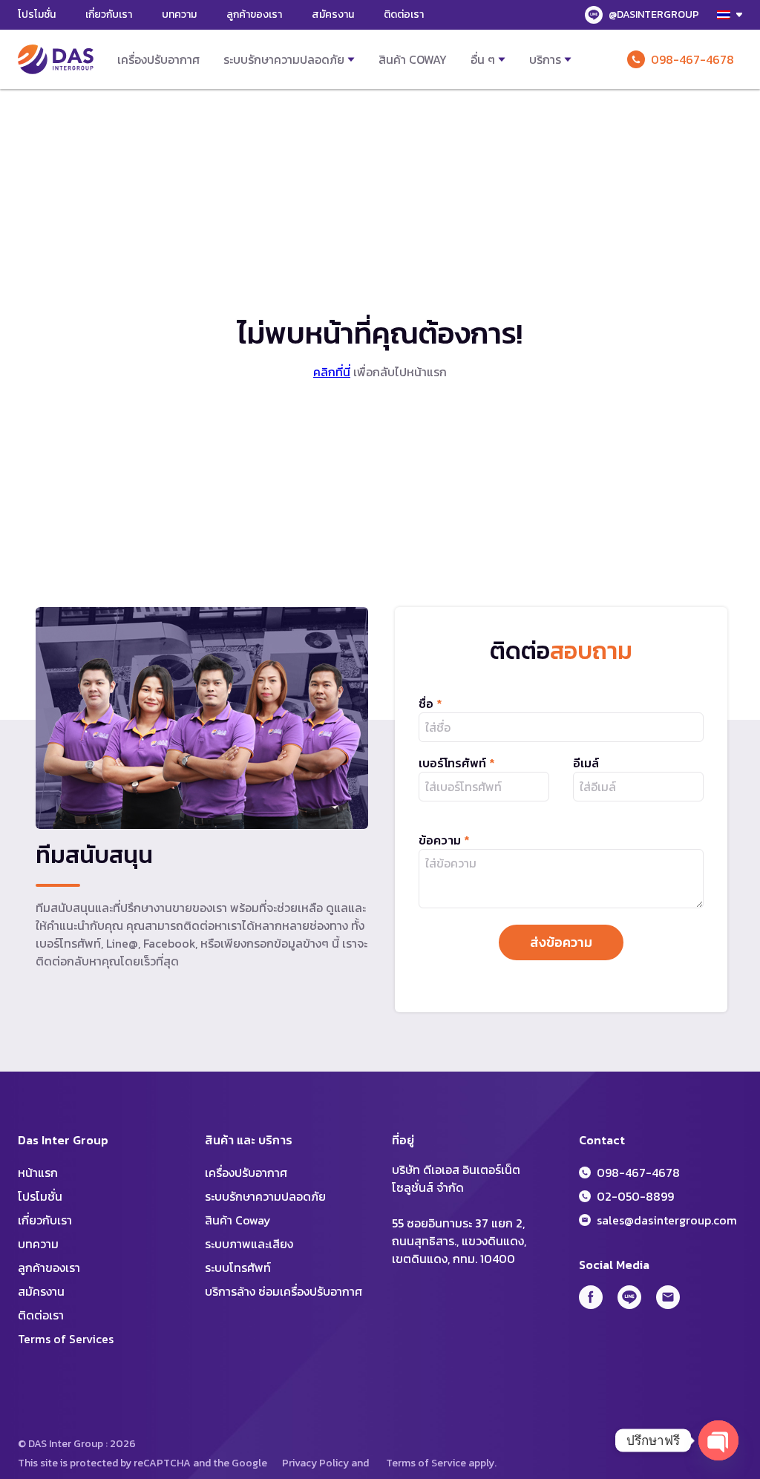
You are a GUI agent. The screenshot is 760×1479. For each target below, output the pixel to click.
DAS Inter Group (56, 59)
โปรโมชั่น (37, 14)
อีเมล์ (586, 763)
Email (668, 1297)
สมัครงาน (333, 14)
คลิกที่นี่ (331, 372)
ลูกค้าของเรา (254, 14)
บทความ (179, 14)
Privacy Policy (315, 1463)
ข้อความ (444, 840)
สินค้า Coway (413, 59)
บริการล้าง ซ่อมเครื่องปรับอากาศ (283, 1291)
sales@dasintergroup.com (667, 1220)
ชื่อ (430, 703)
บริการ (545, 59)
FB (591, 1297)
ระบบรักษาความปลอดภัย (283, 59)
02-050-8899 (635, 1196)
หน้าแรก (38, 1172)
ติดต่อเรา (404, 14)
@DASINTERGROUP (654, 14)
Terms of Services (66, 1339)
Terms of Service (426, 1463)
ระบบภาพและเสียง (249, 1244)
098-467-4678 (692, 59)
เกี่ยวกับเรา (108, 14)
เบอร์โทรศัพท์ (457, 763)
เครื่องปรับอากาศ (158, 59)
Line (629, 1297)
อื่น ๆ (483, 59)
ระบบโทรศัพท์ (238, 1267)
